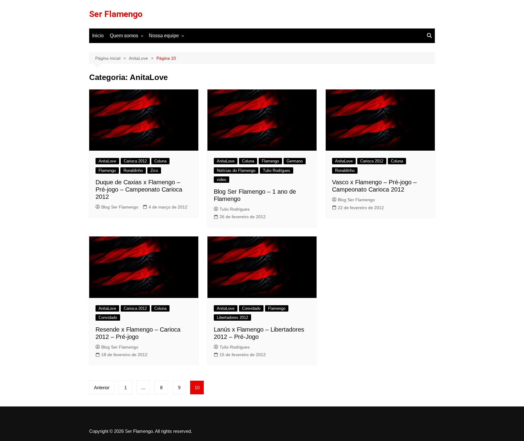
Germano (295, 161)
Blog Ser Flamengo (119, 207)
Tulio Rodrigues (276, 170)
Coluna (160, 161)
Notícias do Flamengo (236, 170)
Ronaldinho (133, 170)
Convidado (108, 317)
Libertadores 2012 (232, 317)
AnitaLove (107, 161)
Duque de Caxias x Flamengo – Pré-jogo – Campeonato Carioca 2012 (139, 189)
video (221, 179)
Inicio (98, 35)
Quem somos (124, 35)
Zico (154, 170)
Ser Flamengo (116, 14)
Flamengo (107, 170)
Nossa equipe (164, 35)
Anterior (101, 387)
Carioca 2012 (135, 161)
